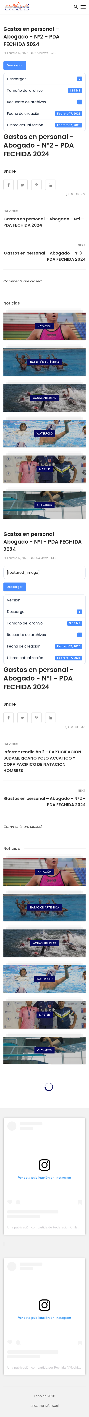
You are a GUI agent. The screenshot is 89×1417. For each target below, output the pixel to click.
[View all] (44, 326)
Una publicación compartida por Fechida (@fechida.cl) (46, 1367)
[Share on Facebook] (8, 185)
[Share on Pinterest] (36, 185)
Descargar (15, 65)
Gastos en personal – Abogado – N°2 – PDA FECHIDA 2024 (45, 802)
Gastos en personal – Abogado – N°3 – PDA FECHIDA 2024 (45, 256)
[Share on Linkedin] (50, 185)
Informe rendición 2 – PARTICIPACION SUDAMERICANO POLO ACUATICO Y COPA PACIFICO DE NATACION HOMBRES (42, 761)
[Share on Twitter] (22, 185)
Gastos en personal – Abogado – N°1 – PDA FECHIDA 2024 (43, 222)
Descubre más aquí (45, 1406)
